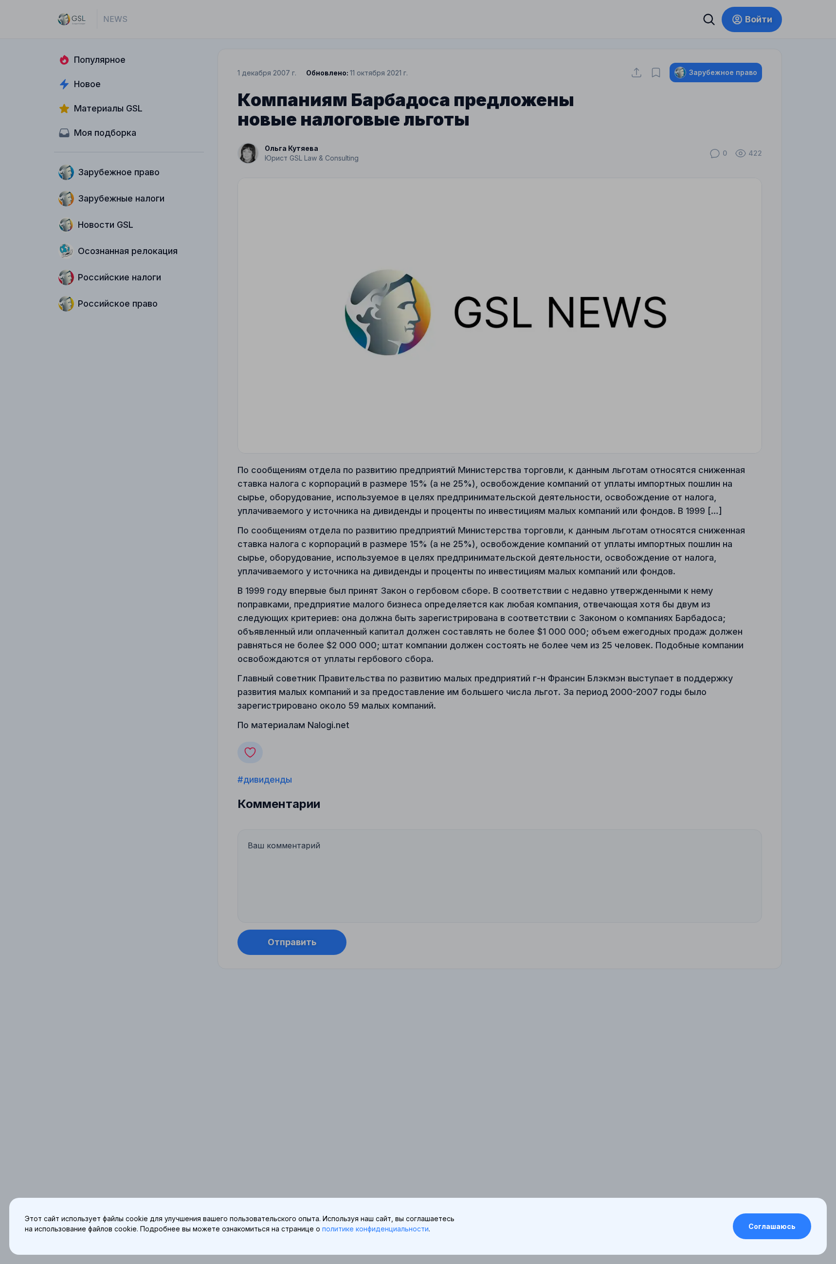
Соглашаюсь (772, 1226)
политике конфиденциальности (375, 1229)
